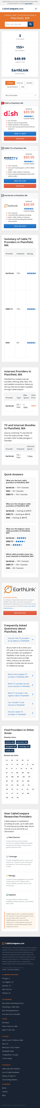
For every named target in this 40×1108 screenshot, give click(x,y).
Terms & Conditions (13, 969)
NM (28, 781)
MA (28, 772)
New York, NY (7, 989)
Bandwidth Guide (8, 1051)
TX (7, 793)
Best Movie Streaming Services (13, 1003)
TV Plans (10, 83)
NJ (23, 781)
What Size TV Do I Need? (10, 1047)
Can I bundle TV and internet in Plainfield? (16, 703)
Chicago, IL (6, 978)
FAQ (22, 87)
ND (18, 785)
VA (23, 793)
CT (12, 764)
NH (18, 781)
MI (7, 777)
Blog (3, 1095)
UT (12, 793)
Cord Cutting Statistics (9, 1080)
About (4, 1088)
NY (7, 785)
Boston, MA (10, 742)
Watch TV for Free (8, 1030)
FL (27, 764)
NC (12, 785)
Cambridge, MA (24, 746)
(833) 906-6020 (20, 226)
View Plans (20, 138)
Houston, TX (6, 986)
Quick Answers (12, 87)
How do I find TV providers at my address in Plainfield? (18, 639)
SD (27, 789)
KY (7, 772)
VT (17, 793)
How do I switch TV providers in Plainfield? (17, 713)
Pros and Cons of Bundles (11, 1014)
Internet (20, 83)
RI (17, 789)
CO (7, 764)
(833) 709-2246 (20, 181)
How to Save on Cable (9, 1026)
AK (12, 760)
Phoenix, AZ (6, 993)
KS (31, 768)
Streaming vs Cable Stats (10, 1007)
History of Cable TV (8, 1076)
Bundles (29, 83)
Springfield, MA (11, 746)
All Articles (5, 1023)
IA (26, 768)
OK (28, 785)
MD (23, 772)
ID (11, 768)
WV (7, 797)
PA (12, 789)
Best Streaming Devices (10, 1011)
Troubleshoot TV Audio (10, 1055)
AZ (17, 760)
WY (18, 797)
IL (16, 768)
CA (28, 760)
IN (21, 768)
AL (7, 760)
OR (7, 789)
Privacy (4, 969)
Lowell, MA (9, 751)
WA (28, 793)
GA (33, 764)
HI (6, 768)
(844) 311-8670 (20, 133)
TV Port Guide (7, 1058)
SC (22, 789)
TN (33, 789)
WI (12, 797)
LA (12, 772)
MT (29, 777)
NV (12, 781)
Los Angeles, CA (7, 982)
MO (24, 777)
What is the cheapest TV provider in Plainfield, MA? (18, 675)
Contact (5, 1092)
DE (17, 764)
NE (7, 781)
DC (22, 764)
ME (17, 772)
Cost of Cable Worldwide (10, 1072)
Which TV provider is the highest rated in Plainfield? (18, 694)
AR (22, 760)
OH (23, 785)
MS (18, 777)
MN (12, 777)
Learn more (29, 3)
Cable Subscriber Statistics (11, 1069)
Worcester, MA (22, 742)
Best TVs (5, 1044)
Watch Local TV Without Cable (12, 1040)
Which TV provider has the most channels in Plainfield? (19, 685)
